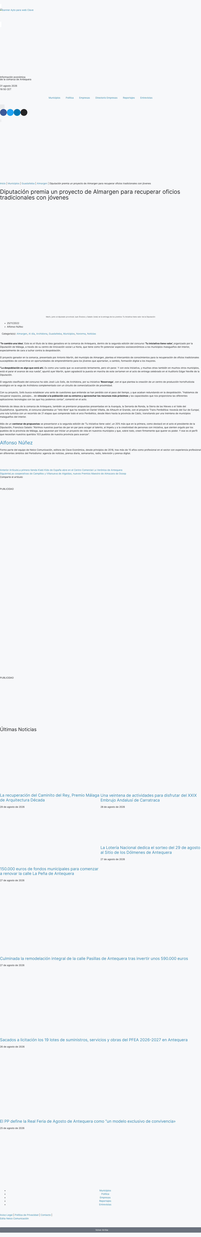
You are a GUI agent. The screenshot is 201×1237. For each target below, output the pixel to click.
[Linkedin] (17, 112)
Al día (32, 333)
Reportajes (129, 97)
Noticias (91, 333)
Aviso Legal (6, 1215)
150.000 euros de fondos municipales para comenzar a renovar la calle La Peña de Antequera (49, 871)
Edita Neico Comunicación (14, 1218)
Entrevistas (146, 97)
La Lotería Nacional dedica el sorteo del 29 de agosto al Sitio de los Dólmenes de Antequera (150, 850)
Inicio (3, 183)
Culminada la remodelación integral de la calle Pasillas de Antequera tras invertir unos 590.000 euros (94, 958)
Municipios (54, 97)
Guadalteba (28, 183)
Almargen (42, 183)
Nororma (81, 333)
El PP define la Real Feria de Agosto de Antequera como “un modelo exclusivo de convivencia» (88, 1121)
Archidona (41, 333)
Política (70, 97)
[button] (2, 106)
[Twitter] (10, 112)
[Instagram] (24, 112)
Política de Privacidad (27, 1215)
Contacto (46, 1215)
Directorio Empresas (106, 97)
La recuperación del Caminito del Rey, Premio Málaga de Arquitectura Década (49, 797)
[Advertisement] (82, 702)
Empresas (84, 97)
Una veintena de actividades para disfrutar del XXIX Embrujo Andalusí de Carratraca (148, 798)
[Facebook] (3, 112)
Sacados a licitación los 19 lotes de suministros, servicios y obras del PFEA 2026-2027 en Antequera (94, 1039)
